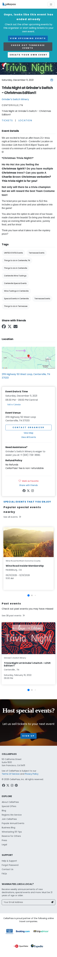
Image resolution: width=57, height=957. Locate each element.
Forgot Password (10, 865)
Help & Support (9, 860)
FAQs (4, 873)
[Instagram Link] (33, 491)
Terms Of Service (11, 773)
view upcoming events (28, 38)
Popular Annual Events (13, 823)
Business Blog (8, 827)
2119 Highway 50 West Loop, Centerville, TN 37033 (26, 376)
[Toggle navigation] (51, 4)
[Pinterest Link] (16, 785)
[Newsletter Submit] (52, 902)
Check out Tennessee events (28, 47)
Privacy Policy (31, 773)
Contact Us (7, 869)
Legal (4, 844)
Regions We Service (12, 814)
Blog (4, 810)
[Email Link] (15, 327)
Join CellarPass (9, 819)
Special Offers (9, 806)
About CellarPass (10, 802)
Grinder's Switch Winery (15, 99)
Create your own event (29, 54)
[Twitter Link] (10, 327)
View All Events (28, 437)
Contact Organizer (28, 427)
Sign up (28, 735)
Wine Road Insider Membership (25, 565)
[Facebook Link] (4, 327)
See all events (11, 516)
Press (4, 840)
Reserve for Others (11, 836)
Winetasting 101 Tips (12, 831)
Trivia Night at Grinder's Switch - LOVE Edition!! (27, 664)
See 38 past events (11, 615)
